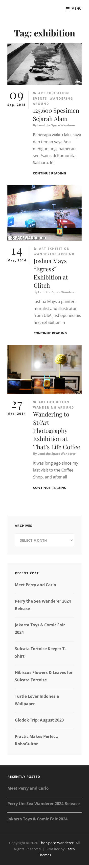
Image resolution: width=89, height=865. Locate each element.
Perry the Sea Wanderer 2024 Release (43, 803)
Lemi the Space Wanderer (56, 125)
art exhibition (53, 93)
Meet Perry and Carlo (35, 584)
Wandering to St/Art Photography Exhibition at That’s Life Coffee (56, 430)
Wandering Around (54, 254)
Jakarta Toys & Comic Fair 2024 (37, 819)
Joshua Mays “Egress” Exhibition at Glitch (51, 273)
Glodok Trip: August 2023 (39, 720)
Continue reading (49, 173)
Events (40, 98)
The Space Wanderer (56, 842)
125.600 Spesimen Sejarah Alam (56, 114)
